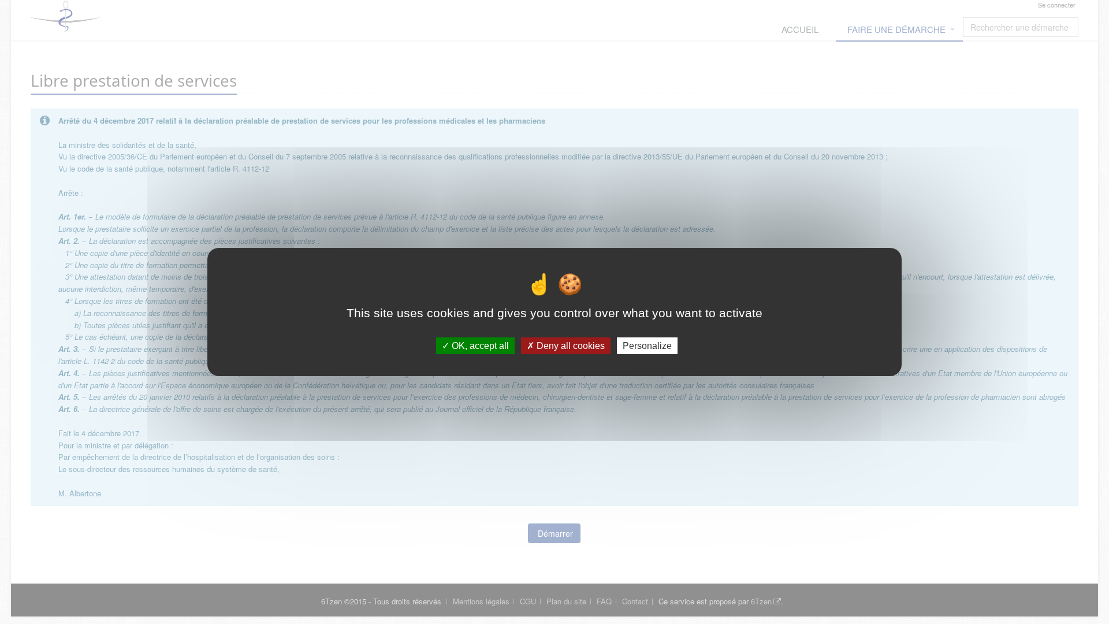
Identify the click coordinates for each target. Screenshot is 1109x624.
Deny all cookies (569, 346)
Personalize (647, 346)
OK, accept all (479, 346)
